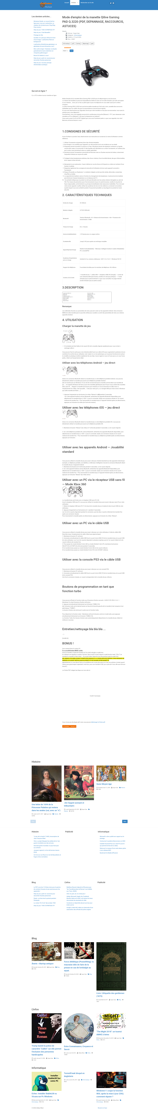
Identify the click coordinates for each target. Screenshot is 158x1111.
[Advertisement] (44, 78)
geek (92, 43)
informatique (66, 43)
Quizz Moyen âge (104, 784)
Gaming (78, 43)
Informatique (78, 35)
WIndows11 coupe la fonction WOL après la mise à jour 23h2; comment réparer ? (110, 1094)
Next (125, 821)
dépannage (86, 43)
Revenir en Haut (102, 1108)
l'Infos (57, 1058)
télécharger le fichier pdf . (98, 722)
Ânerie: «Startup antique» (43, 963)
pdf (73, 43)
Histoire (56, 814)
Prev (33, 821)
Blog (58, 967)
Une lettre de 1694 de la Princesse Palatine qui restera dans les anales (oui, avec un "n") (46, 807)
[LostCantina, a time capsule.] (46, 5)
